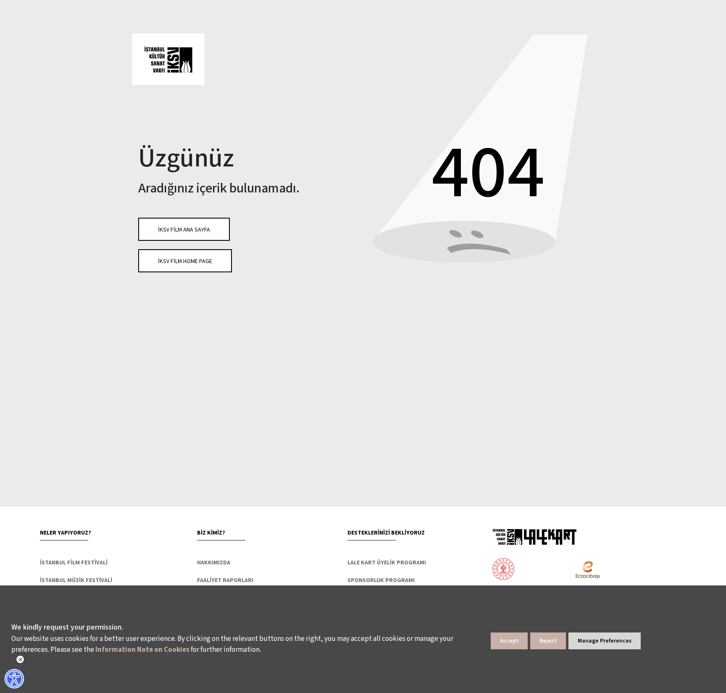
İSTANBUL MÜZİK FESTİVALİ (76, 580)
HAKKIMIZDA (213, 563)
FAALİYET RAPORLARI (225, 580)
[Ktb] (503, 570)
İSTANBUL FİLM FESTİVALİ (74, 563)
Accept (509, 641)
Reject (548, 641)
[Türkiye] (536, 570)
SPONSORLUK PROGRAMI (381, 580)
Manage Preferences (604, 641)
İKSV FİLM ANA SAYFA (184, 230)
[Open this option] (534, 536)
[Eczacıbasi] (583, 570)
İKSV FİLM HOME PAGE (185, 261)
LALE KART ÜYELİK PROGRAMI (386, 563)
